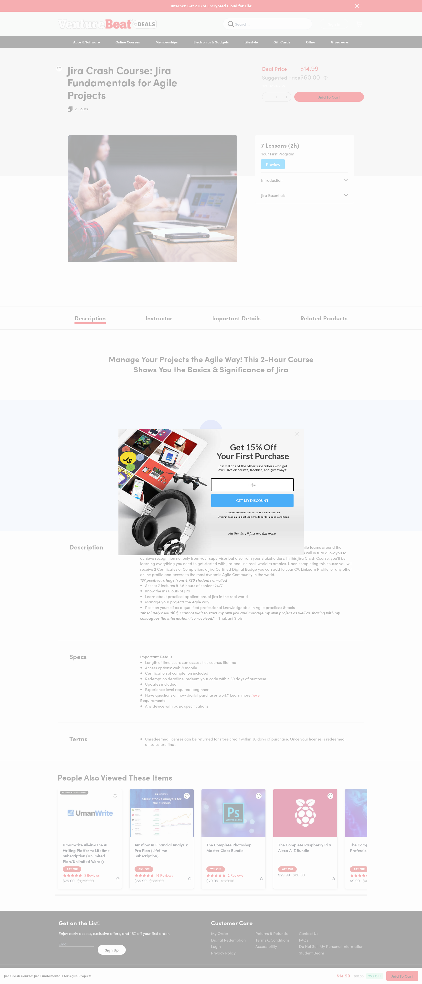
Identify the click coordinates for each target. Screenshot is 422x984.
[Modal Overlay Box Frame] (211, 492)
